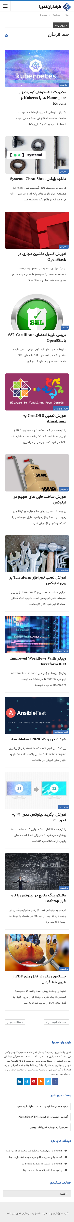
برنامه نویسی (62, 570)
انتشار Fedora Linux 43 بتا (36, 1164)
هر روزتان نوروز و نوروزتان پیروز (49, 1127)
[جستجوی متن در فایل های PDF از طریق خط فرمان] (37, 952)
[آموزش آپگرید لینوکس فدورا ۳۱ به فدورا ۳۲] (37, 790)
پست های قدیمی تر (57, 1022)
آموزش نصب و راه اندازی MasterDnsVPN (43, 1117)
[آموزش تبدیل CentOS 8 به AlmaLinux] (37, 392)
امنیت (65, 328)
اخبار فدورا (64, 807)
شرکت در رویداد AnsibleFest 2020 (38, 739)
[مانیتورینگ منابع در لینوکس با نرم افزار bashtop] (37, 871)
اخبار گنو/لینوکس (61, 408)
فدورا (62, 1193)
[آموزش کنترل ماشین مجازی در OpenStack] (37, 230)
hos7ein (58, 1151)
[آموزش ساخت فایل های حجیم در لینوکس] (37, 472)
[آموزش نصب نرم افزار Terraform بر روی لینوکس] (37, 553)
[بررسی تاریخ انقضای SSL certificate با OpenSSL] (37, 311)
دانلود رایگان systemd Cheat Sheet (38, 179)
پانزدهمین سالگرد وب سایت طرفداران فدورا (42, 1107)
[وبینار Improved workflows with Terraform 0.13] (37, 634)
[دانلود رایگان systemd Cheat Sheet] (37, 155)
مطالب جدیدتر (14, 1022)
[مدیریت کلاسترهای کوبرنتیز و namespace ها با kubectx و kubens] (37, 68)
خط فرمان (64, 85)
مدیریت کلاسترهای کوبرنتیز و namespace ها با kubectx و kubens (42, 97)
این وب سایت (45, 1056)
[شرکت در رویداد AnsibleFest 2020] (37, 715)
